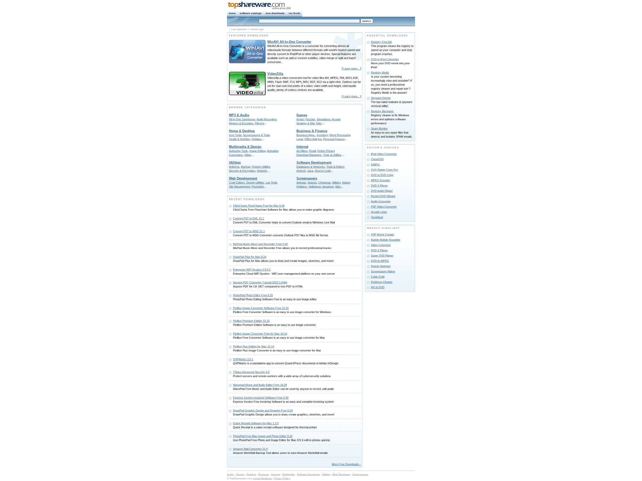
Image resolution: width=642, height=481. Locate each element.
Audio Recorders (267, 119)
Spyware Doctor (381, 97)
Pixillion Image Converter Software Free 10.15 (261, 308)
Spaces (312, 182)
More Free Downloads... (346, 464)
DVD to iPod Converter (385, 59)
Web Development (243, 178)
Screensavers (306, 178)
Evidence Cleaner (381, 281)
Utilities (235, 162)
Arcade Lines (379, 211)
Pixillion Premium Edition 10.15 (251, 320)
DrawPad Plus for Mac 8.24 (249, 256)
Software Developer (308, 474)
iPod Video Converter (384, 153)
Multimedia (288, 474)
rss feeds (294, 13)
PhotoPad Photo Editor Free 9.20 (253, 295)
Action (300, 119)
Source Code (323, 170)
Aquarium (328, 186)
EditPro (375, 164)
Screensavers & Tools (256, 135)
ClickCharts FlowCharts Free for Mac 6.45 (259, 205)
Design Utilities (255, 182)
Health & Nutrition (239, 139)
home (232, 13)
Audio (230, 474)
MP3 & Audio (239, 115)
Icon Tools (235, 135)
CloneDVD (377, 159)
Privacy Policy (282, 478)
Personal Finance (334, 139)
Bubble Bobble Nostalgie (385, 239)
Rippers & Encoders (241, 123)
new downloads (275, 13)
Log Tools (271, 182)
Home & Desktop (242, 131)
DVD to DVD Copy (382, 174)
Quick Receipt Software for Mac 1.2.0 (256, 423)
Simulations (324, 119)
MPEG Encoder (380, 180)
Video (247, 154)
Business (263, 474)
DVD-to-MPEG (380, 260)
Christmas (324, 182)
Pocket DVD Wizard (383, 196)
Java (310, 170)
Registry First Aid (381, 41)
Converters (236, 154)
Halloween (314, 186)
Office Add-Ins (313, 139)
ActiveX (301, 170)
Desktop (251, 474)
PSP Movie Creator (382, 234)
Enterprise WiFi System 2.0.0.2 (252, 269)
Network (262, 170)
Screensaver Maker (383, 271)
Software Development (313, 162)
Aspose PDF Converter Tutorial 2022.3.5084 (260, 282)
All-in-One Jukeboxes (242, 119)
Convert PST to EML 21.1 (248, 218)
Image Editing (257, 150)
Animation (273, 150)
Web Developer (341, 474)
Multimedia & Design (245, 147)
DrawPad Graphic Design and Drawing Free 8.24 (263, 410)
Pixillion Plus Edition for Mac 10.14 (253, 346)
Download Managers (309, 154)
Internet (302, 147)
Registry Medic (380, 72)
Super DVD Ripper (382, 255)
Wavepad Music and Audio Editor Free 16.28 (260, 384)
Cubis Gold (377, 276)
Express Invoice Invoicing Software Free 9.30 (260, 397)
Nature (346, 182)
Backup (245, 166)
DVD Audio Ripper (382, 190)
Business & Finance (311, 131)
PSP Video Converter (384, 206)
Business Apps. (305, 135)
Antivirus (234, 166)
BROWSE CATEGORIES (247, 107)
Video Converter (381, 245)
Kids (319, 123)
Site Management (239, 186)
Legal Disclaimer (262, 478)
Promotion (258, 186)
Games (301, 115)
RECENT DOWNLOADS (247, 199)
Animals (301, 182)
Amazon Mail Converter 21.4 (250, 448)
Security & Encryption (242, 170)
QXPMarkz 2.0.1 (243, 359)
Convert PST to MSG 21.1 (249, 231)
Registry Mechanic (382, 111)
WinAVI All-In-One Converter (289, 42)
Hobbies (257, 139)
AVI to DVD (377, 287)
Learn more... (351, 68)
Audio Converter (381, 201)
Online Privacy (326, 150)
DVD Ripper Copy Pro (384, 169)
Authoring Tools (238, 150)
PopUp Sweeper (381, 266)
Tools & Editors (335, 166)
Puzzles (310, 119)
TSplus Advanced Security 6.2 (251, 372)
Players (259, 123)
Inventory (322, 135)
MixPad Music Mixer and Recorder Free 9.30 (260, 244)
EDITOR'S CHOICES (383, 147)
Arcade (336, 119)
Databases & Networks (310, 166)
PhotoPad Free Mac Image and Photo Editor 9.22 (262, 436)
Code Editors (237, 182)
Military (336, 182)
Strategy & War (305, 123)
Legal (299, 139)
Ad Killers (302, 150)
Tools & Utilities (332, 154)
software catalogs (251, 13)
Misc (338, 186)
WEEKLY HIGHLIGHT (383, 228)
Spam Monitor (379, 128)
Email (312, 150)
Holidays (301, 186)
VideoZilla (275, 74)
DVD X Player (379, 185)
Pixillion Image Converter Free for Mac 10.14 (260, 333)
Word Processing (340, 135)
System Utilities (261, 166)
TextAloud (377, 217)
